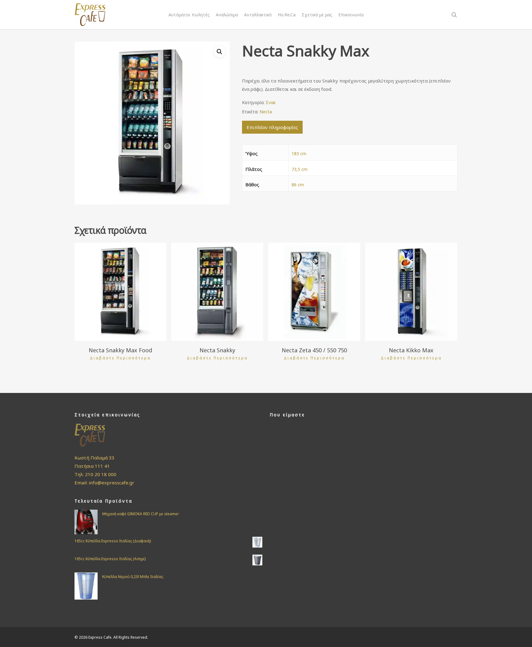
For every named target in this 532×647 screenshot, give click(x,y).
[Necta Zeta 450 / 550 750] (314, 292)
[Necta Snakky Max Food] (121, 292)
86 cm (298, 185)
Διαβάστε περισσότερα (120, 358)
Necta (266, 112)
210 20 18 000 (100, 474)
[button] (219, 51)
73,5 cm (300, 169)
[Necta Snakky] (217, 292)
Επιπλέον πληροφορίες (272, 127)
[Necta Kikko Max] (411, 292)
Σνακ (271, 102)
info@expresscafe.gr (111, 482)
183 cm (299, 153)
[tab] (272, 127)
